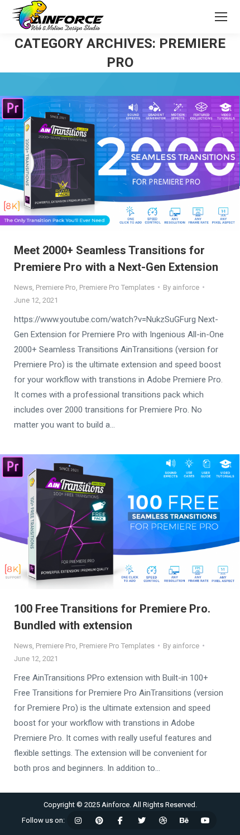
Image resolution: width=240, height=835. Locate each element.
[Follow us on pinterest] (99, 820)
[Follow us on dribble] (163, 820)
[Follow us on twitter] (141, 820)
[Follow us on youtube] (205, 820)
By (181, 287)
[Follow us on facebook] (120, 820)
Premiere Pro (56, 287)
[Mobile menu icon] (221, 17)
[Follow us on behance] (184, 820)
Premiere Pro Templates (117, 287)
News (23, 287)
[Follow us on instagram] (78, 820)
